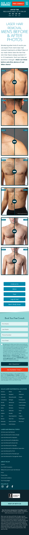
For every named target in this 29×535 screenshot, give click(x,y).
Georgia (3, 405)
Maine (10, 391)
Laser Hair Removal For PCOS (8, 451)
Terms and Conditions (6, 478)
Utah (20, 413)
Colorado (3, 397)
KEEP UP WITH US (14, 504)
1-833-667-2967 (20, 357)
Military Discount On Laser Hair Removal (10, 469)
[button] (26, 3)
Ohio (20, 391)
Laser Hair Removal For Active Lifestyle (10, 434)
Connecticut (4, 399)
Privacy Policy (15, 355)
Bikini (14, 289)
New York (11, 418)
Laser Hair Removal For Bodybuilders (10, 440)
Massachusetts (12, 397)
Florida (2, 402)
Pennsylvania (22, 399)
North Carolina (12, 421)
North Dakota (12, 424)
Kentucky (3, 421)
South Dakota (22, 405)
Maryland (11, 394)
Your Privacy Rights (5, 480)
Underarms (14, 284)
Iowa (2, 416)
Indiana (3, 413)
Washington (22, 418)
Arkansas (3, 394)
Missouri (11, 405)
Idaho (2, 408)
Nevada (10, 413)
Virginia (20, 416)
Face (14, 294)
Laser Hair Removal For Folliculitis (9, 445)
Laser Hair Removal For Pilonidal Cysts (10, 453)
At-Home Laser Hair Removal (8, 432)
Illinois (2, 410)
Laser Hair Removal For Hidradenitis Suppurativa (12, 448)
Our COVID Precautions (6, 467)
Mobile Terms (6, 355)
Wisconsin (21, 421)
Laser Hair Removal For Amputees (9, 437)
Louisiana (3, 424)
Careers (3, 464)
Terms (17, 375)
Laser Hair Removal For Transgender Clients (11, 456)
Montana (11, 408)
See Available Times (14, 370)
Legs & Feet (14, 299)
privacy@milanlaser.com (9, 358)
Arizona (3, 391)
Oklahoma (21, 394)
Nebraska (11, 410)
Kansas (2, 418)
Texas (20, 410)
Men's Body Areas (14, 304)
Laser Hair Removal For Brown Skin (9, 443)
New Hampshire (13, 416)
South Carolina (22, 402)
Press (2, 472)
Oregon (20, 397)
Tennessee (21, 408)
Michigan (11, 399)
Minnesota (11, 402)
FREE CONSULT (18, 4)
